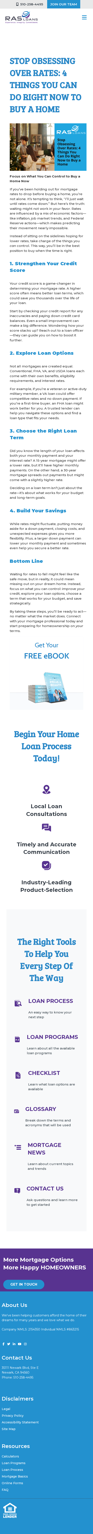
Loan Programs (14, 1463)
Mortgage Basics (15, 1476)
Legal (6, 1409)
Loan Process (12, 1470)
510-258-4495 (31, 4)
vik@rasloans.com (15, 1382)
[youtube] (19, 1344)
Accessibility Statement (20, 1422)
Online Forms (12, 1483)
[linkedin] (14, 1344)
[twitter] (8, 1344)
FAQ (5, 1490)
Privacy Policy (13, 1416)
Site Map (9, 1429)
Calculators (10, 1456)
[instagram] (25, 1344)
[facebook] (4, 1344)
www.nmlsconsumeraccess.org (25, 1334)
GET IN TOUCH (23, 1284)
